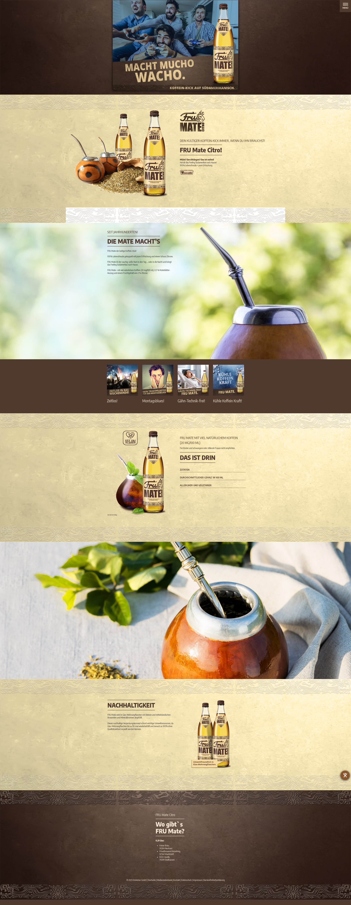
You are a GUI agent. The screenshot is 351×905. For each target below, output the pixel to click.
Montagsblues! (153, 400)
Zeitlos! (112, 400)
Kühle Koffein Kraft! (227, 400)
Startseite (152, 880)
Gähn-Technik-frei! (191, 400)
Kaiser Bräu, (164, 845)
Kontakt (176, 880)
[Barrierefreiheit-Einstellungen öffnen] (345, 775)
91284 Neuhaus (165, 848)
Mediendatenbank (164, 880)
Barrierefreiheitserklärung (214, 880)
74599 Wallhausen (167, 859)
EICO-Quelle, (164, 857)
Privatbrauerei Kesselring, (170, 851)
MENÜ (345, 7)
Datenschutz (186, 880)
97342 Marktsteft (166, 854)
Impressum (197, 880)
